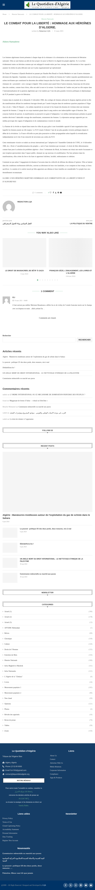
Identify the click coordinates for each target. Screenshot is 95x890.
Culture (48, 644)
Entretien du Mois (48, 655)
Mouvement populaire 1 (48, 687)
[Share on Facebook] (53, 193)
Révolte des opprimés (48, 715)
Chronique (48, 639)
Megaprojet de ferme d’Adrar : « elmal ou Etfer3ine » (29, 401)
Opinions (48, 704)
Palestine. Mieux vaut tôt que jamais (17, 873)
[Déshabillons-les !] (10, 548)
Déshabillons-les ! (9, 368)
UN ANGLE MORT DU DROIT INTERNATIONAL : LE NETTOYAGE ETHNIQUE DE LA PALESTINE (41, 373)
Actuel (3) (48, 622)
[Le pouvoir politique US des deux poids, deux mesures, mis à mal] (10, 533)
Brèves (48, 633)
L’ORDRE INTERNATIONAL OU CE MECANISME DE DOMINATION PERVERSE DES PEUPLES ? (47, 395)
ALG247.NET (24, 799)
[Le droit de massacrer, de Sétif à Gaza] (24, 252)
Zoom (48, 731)
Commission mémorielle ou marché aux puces (19, 378)
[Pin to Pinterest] (58, 193)
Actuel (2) (48, 617)
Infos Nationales (48, 671)
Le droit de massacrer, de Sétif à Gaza (24, 271)
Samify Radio (23, 805)
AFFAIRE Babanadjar (48, 628)
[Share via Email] (61, 193)
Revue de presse (48, 720)
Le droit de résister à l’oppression (21, 419)
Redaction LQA (44, 31)
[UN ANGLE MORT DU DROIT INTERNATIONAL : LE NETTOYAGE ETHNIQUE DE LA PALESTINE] (10, 563)
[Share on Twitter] (56, 193)
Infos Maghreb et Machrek (48, 666)
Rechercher (7, 336)
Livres (48, 682)
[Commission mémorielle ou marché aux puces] (10, 578)
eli (13, 297)
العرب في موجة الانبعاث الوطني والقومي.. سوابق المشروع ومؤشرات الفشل (38, 413)
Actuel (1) (48, 611)
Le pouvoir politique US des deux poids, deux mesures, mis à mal (26, 362)
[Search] (91, 5)
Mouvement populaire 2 (48, 693)
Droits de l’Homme (48, 649)
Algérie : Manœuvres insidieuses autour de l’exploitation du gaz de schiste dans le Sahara (34, 357)
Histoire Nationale (18, 14)
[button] (6, 259)
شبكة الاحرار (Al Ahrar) (23, 792)
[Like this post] (50, 193)
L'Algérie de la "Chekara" (48, 677)
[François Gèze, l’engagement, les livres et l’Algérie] (70, 252)
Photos (48, 709)
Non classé (48, 698)
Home (5, 14)
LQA (44, 885)
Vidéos (48, 725)
